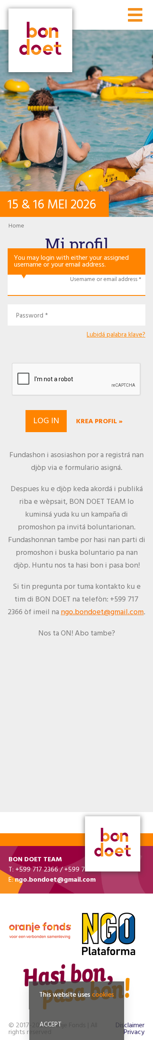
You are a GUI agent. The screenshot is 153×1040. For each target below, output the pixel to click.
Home (16, 226)
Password (29, 316)
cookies (103, 995)
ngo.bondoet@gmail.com (102, 612)
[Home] (40, 41)
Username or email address (103, 280)
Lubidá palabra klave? (116, 335)
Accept (51, 1025)
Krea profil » (99, 421)
